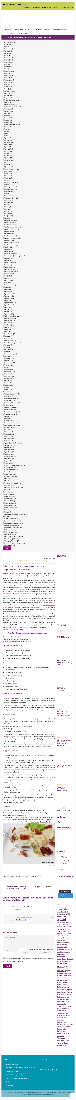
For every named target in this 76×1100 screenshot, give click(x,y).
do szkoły (9, 420)
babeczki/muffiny (63, 1033)
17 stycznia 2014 (49, 558)
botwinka (9, 75)
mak (7, 218)
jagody (9, 160)
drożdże (9, 118)
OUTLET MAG (23, 33)
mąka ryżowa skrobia (13, 238)
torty (59, 929)
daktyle (9, 111)
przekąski (10, 449)
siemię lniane (10, 340)
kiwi (7, 193)
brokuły (9, 78)
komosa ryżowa (11, 198)
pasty (8, 445)
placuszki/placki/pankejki (15, 465)
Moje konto (27, 7)
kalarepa (9, 178)
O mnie (8, 29)
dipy (7, 418)
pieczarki (9, 296)
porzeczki (9, 309)
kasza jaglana (11, 189)
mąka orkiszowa (12, 229)
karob (8, 184)
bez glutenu (10, 498)
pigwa (8, 300)
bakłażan (9, 60)
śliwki (8, 347)
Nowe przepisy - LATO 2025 (15, 543)
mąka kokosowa (11, 225)
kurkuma (9, 213)
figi (7, 129)
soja (7, 351)
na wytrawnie (11, 469)
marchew (9, 251)
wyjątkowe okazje (13, 483)
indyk (8, 153)
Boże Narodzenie (12, 398)
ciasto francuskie (62, 1017)
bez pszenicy (11, 510)
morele (8, 265)
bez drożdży (11, 496)
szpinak (9, 360)
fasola (8, 122)
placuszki (69, 959)
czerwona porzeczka (13, 107)
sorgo (8, 356)
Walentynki (61, 1040)
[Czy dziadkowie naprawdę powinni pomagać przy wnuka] (63, 882)
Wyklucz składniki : (9, 42)
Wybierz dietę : (8, 492)
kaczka (8, 171)
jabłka (8, 158)
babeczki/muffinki (12, 394)
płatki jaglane (10, 318)
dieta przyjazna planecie (14, 523)
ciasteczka (10, 400)
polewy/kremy (61, 959)
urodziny (9, 478)
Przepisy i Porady (22, 29)
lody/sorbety (10, 436)
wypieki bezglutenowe (14, 487)
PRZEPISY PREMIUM (60, 29)
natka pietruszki (11, 271)
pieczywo (9, 447)
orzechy (9, 282)
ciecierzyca (10, 91)
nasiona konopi (11, 269)
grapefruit (9, 140)
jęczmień (9, 167)
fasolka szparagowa (12, 124)
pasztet (59, 963)
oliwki (8, 278)
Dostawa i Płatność (12, 1064)
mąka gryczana (11, 220)
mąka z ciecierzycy (12, 242)
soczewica (10, 349)
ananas (8, 51)
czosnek (9, 109)
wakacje (65, 924)
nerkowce (9, 274)
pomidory (9, 305)
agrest (8, 46)
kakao (8, 173)
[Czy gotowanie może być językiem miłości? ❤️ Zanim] (59, 882)
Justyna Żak (14, 906)
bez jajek (10, 501)
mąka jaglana (10, 222)
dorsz (8, 115)
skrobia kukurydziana (13, 343)
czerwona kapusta (12, 104)
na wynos (9, 438)
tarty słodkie (10, 474)
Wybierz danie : (8, 392)
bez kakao (10, 503)
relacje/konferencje (63, 942)
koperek (9, 200)
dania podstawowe (12, 403)
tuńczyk (9, 374)
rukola (8, 327)
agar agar (9, 44)
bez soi (9, 37)
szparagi (9, 358)
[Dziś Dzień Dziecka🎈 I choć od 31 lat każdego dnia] (59, 885)
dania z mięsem (11, 409)
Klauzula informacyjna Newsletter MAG (18, 1078)
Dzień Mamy (10, 427)
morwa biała (10, 267)
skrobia (66, 936)
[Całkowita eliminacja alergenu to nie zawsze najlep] (71, 887)
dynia (8, 120)
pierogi (18, 876)
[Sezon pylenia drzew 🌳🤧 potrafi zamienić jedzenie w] (67, 887)
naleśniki (9, 405)
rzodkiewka (10, 334)
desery (9, 416)
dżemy (67, 999)
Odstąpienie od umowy (13, 1071)
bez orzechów (11, 507)
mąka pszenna (10, 233)
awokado (9, 58)
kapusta (9, 180)
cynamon (9, 95)
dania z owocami (12, 412)
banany (9, 62)
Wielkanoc (10, 481)
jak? (8, 429)
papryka (9, 289)
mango (8, 249)
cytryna (9, 98)
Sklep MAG (46, 7)
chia (8, 89)
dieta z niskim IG (12, 518)
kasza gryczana (11, 187)
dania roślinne (11, 407)
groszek (9, 142)
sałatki (9, 454)
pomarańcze (10, 302)
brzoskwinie (10, 82)
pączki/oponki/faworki (14, 443)
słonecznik (10, 363)
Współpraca (36, 7)
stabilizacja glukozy (13, 521)
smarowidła (10, 456)
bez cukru (10, 494)
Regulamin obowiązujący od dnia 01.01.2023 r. (20, 1067)
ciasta (67, 1024)
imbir (8, 151)
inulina (8, 156)
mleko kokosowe (11, 262)
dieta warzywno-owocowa (15, 527)
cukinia (9, 93)
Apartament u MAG (41, 29)
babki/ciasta (10, 396)
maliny (8, 247)
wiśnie (8, 380)
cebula (9, 86)
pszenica (9, 314)
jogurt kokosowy (12, 169)
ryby (8, 329)
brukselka (9, 80)
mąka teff (9, 240)
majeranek (9, 216)
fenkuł (8, 127)
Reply (52, 906)
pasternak (9, 291)
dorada (8, 113)
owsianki (9, 463)
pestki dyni (10, 294)
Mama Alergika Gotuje (65, 860)
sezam (8, 338)
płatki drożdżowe (12, 316)
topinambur (10, 369)
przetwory (10, 452)
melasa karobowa (12, 253)
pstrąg (8, 311)
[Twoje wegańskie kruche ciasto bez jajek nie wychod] (71, 885)
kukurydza (10, 207)
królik (8, 205)
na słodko (10, 467)
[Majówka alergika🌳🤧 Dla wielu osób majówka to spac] (59, 887)
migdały (9, 258)
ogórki (9, 276)
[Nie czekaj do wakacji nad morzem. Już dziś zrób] (67, 882)
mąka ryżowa (11, 236)
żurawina (9, 385)
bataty (9, 64)
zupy (8, 490)
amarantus (10, 49)
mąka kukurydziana (13, 227)
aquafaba (9, 53)
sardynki (9, 336)
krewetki (9, 202)
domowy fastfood (12, 425)
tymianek (9, 376)
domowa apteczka (12, 423)
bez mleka (10, 505)
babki (64, 1031)
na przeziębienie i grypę (14, 536)
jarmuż (9, 164)
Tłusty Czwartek (12, 476)
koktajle (9, 432)
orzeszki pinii (10, 285)
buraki (8, 84)
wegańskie (10, 545)
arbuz (8, 55)
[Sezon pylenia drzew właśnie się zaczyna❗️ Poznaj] (63, 887)
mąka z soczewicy (12, 245)
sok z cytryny (11, 354)
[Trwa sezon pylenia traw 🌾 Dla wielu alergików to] (63, 885)
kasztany (9, 191)
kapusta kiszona (11, 182)
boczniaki (9, 71)
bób (7, 69)
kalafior (9, 176)
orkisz (9, 280)
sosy (7, 472)
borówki (9, 73)
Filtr (7, 548)
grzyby (9, 149)
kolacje (9, 434)
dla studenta (11, 534)
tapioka (9, 365)
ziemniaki (9, 383)
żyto (7, 387)
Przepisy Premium (12, 541)
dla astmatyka (11, 530)
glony (8, 133)
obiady (9, 441)
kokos (8, 196)
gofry (8, 461)
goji (7, 135)
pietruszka (9, 298)
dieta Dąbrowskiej (63, 1008)
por (7, 307)
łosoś (8, 389)
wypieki (9, 485)
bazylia (8, 66)
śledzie (8, 345)
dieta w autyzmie (12, 525)
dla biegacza (11, 532)
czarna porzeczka (12, 100)
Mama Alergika (15, 917)
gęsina (8, 131)
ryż (7, 331)
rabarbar (9, 323)
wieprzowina (10, 378)
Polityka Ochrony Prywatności (15, 1075)
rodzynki (9, 325)
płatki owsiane (11, 320)
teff (7, 367)
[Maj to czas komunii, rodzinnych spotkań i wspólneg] (67, 885)
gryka (8, 147)
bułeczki (64, 1026)
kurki (8, 211)
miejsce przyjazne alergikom (15, 256)
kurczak (9, 209)
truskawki (10, 372)
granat (8, 138)
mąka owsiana (10, 231)
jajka (7, 162)
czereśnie (9, 102)
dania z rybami (11, 414)
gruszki (8, 144)
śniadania (10, 458)
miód (8, 260)
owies (8, 287)
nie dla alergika (11, 539)
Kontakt (55, 7)
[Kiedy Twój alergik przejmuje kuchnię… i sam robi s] (71, 882)
